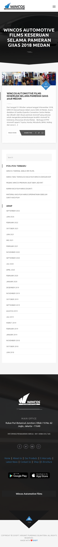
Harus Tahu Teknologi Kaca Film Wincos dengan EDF (28, 177)
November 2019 (13, 293)
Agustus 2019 (12, 311)
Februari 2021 (12, 246)
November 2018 (13, 340)
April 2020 (10, 270)
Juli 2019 (10, 317)
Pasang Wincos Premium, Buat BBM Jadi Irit (24, 183)
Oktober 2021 (12, 228)
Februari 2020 (12, 276)
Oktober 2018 (12, 346)
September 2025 (13, 211)
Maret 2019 (11, 323)
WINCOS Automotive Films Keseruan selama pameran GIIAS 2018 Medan (27, 96)
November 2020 (13, 252)
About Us (17, 458)
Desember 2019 (12, 287)
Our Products (31, 458)
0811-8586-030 (40, 434)
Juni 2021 (10, 234)
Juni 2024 (10, 217)
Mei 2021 (9, 240)
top (29, 522)
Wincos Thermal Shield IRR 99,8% (20, 171)
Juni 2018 (10, 352)
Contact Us (26, 462)
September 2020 (13, 258)
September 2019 (13, 305)
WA (49, 434)
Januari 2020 (11, 281)
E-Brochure (46, 462)
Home (7, 458)
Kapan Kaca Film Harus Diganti (19, 189)
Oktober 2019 (12, 299)
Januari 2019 (11, 335)
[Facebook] (35, 133)
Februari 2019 (12, 329)
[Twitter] (39, 133)
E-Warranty (45, 458)
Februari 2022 (12, 222)
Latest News (12, 462)
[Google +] (43, 133)
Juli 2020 (10, 264)
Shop (36, 462)
